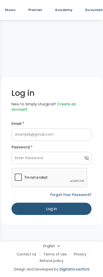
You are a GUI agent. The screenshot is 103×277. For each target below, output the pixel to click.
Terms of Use (55, 254)
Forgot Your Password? (71, 194)
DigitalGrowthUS (74, 269)
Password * (22, 147)
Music (10, 10)
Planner (35, 10)
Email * (18, 123)
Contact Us (26, 254)
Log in (51, 209)
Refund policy (52, 260)
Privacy (80, 254)
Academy (64, 10)
